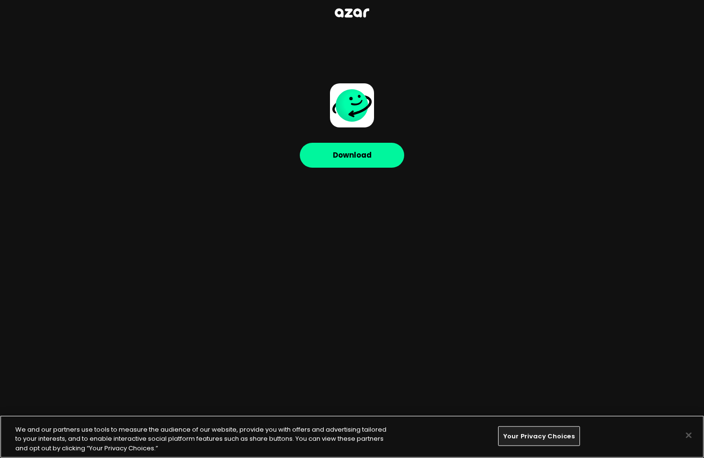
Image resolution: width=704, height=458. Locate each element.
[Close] (688, 435)
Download (352, 155)
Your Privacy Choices (539, 435)
